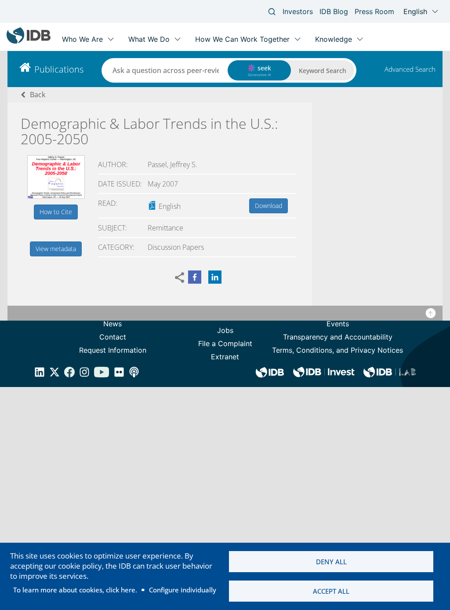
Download (268, 205)
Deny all (331, 561)
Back (37, 94)
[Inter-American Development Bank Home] (29, 41)
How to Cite (56, 212)
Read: (107, 203)
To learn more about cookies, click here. (75, 589)
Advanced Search (410, 69)
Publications (58, 69)
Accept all (331, 591)
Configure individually (182, 589)
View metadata (56, 249)
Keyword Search (322, 70)
